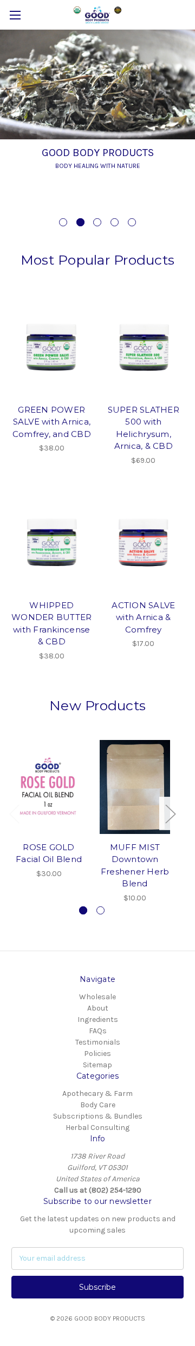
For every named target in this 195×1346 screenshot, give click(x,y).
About (97, 1008)
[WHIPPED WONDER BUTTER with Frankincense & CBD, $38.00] (51, 541)
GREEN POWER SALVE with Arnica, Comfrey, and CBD (51, 422)
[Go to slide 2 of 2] (100, 910)
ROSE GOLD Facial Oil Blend (49, 853)
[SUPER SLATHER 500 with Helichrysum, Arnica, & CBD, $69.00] (144, 345)
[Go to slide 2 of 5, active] (80, 222)
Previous (14, 813)
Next (170, 813)
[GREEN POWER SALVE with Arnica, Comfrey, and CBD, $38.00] (51, 345)
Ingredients (97, 1019)
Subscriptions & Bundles (97, 1116)
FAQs (98, 1030)
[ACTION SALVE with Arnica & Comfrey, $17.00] (144, 541)
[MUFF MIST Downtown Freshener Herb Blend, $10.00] (135, 787)
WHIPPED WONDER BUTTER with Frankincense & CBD (51, 623)
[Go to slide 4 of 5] (114, 222)
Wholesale (97, 996)
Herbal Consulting (97, 1127)
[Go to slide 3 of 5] (97, 222)
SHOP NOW (125, 192)
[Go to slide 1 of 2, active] (83, 910)
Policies (97, 1053)
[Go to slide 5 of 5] (132, 222)
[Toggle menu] (15, 15)
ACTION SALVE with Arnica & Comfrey (143, 617)
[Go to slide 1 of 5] (63, 222)
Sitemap (97, 1064)
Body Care (97, 1104)
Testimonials (97, 1042)
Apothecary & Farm (97, 1093)
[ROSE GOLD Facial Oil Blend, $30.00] (48, 787)
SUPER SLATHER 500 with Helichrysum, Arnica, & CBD (143, 428)
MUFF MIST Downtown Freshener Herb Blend (135, 865)
